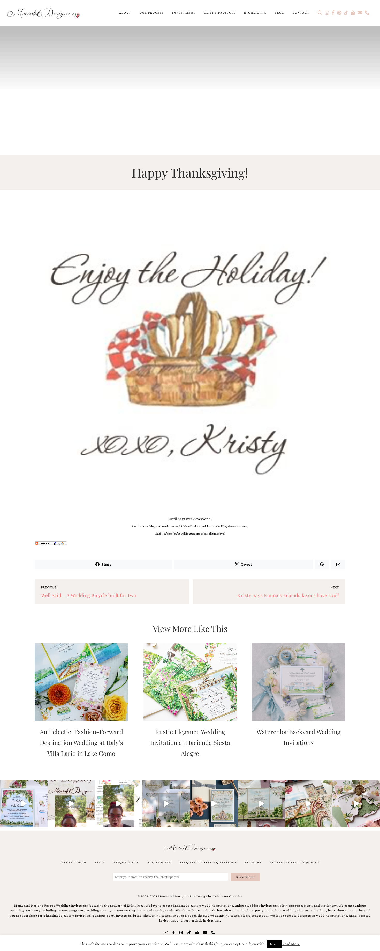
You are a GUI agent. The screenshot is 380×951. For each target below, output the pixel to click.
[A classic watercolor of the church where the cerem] (214, 803)
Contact (301, 12)
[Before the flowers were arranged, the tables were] (166, 803)
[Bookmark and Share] (190, 544)
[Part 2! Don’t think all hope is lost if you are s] (71, 803)
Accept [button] (274, 944)
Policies (253, 862)
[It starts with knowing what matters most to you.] (309, 803)
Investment (184, 12)
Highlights (255, 12)
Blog (279, 12)
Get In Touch (74, 862)
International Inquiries (295, 862)
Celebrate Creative (227, 896)
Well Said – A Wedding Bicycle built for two (88, 595)
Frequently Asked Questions (208, 862)
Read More (291, 944)
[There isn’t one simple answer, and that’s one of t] (356, 803)
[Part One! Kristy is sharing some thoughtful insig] (119, 803)
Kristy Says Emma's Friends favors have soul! (288, 595)
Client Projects (220, 12)
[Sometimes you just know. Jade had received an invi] (261, 803)
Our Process (152, 12)
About (125, 12)
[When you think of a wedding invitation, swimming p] (24, 803)
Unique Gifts (126, 862)
